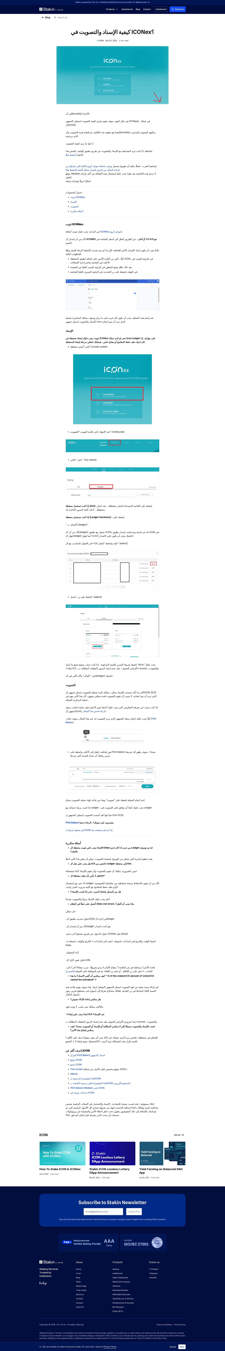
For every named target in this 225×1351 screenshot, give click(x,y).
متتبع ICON (76, 1064)
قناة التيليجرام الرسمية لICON (85, 1078)
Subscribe (134, 1211)
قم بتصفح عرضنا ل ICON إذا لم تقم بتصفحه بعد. (89, 830)
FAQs (78, 1282)
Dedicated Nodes (120, 1290)
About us (80, 1294)
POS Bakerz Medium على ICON (87, 1088)
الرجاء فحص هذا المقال (94, 711)
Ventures (116, 1286)
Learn (78, 1273)
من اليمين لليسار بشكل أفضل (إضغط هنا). (93, 169)
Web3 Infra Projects (121, 1282)
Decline (173, 1347)
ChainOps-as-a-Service (122, 1298)
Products (110, 9)
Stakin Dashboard (120, 1277)
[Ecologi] (43, 1283)
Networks (179, 9)
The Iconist (76, 1069)
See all (177, 1135)
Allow (182, 1347)
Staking (115, 1269)
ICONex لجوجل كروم (111, 231)
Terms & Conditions (164, 1325)
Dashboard (161, 9)
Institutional (127, 9)
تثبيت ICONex (77, 197)
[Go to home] (51, 9)
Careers (79, 1303)
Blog (138, 9)
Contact (147, 9)
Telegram (153, 1273)
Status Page (81, 1286)
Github (74, 1073)
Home (78, 1269)
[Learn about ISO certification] (143, 1242)
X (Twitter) (153, 1269)
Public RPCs (117, 1311)
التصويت (74, 206)
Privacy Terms (109, 1347)
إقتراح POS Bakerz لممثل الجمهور (87, 1055)
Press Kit (80, 1307)
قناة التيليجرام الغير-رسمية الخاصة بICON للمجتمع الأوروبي (100, 1083)
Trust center (81, 1290)
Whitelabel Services (121, 1294)
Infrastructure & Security (123, 1303)
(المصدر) (70, 971)
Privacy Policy (180, 1325)
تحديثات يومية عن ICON (82, 1092)
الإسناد (73, 201)
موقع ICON (76, 1059)
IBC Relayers (118, 1307)
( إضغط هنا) (71, 154)
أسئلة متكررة (76, 211)
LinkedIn (153, 1277)
